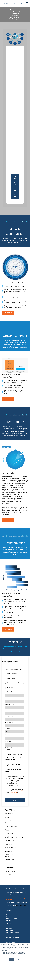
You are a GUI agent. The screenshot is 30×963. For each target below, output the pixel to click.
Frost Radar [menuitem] (15, 15)
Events (8, 915)
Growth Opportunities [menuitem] (15, 12)
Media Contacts (10, 942)
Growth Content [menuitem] (15, 17)
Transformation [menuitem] (15, 10)
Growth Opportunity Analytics (14, 918)
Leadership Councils (12, 920)
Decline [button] (18, 959)
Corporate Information (12, 932)
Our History (9, 928)
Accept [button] (11, 959)
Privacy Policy (13, 792)
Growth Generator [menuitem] (15, 13)
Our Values (9, 930)
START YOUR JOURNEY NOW (15, 186)
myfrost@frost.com (21, 905)
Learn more (8, 313)
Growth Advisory (11, 916)
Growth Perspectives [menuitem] (15, 19)
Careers (8, 934)
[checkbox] (14, 681)
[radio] (7, 673)
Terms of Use (20, 791)
